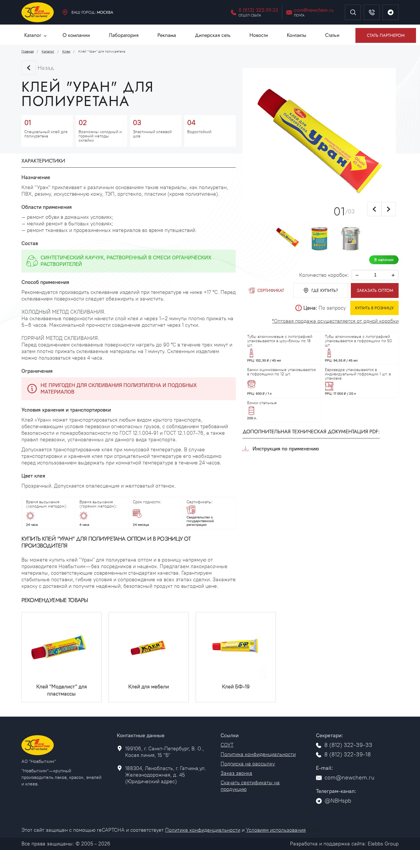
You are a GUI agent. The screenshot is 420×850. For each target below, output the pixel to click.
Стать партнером (386, 35)
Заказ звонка (236, 773)
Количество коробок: (324, 275)
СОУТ (227, 745)
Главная (27, 51)
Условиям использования (276, 830)
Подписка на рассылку (248, 764)
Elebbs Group (383, 844)
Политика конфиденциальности (258, 754)
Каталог (48, 51)
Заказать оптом (375, 290)
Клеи (66, 51)
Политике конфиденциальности (202, 830)
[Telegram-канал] (391, 12)
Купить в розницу (374, 308)
